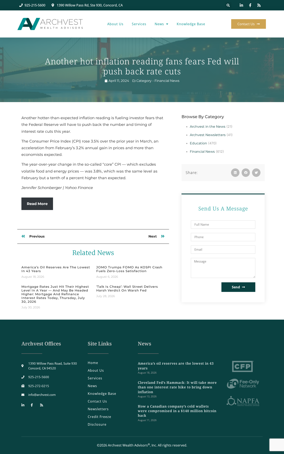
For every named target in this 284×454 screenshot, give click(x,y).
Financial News (166, 81)
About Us (115, 24)
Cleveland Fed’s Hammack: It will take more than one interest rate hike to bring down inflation (177, 387)
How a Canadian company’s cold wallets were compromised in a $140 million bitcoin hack (177, 411)
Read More (37, 203)
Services (139, 24)
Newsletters (98, 409)
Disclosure (97, 424)
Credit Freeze (99, 416)
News (159, 24)
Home (93, 362)
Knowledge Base (191, 24)
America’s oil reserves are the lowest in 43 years (55, 269)
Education (198, 143)
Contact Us (97, 401)
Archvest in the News (207, 127)
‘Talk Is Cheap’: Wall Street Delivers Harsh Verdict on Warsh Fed (127, 288)
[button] (228, 5)
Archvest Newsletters (208, 135)
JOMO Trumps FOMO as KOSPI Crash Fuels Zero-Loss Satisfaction (129, 269)
